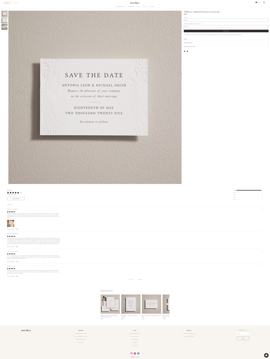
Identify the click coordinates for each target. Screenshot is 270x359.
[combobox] (226, 20)
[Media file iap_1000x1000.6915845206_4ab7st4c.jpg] (10, 223)
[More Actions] (262, 209)
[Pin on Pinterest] (187, 51)
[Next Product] (167, 304)
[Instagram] (131, 353)
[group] (135, 307)
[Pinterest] (135, 353)
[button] (264, 2)
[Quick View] (110, 304)
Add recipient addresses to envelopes (192, 23)
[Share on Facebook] (185, 51)
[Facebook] (138, 353)
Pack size (186, 17)
